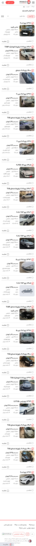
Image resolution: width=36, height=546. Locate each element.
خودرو (28, 7)
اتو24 (33, 7)
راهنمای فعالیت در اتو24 (20, 525)
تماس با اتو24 (22, 528)
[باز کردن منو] (32, 3)
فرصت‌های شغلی (8, 525)
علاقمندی (28, 41)
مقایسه (4, 41)
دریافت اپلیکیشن (19, 534)
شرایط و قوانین (30, 528)
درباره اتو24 (31, 525)
